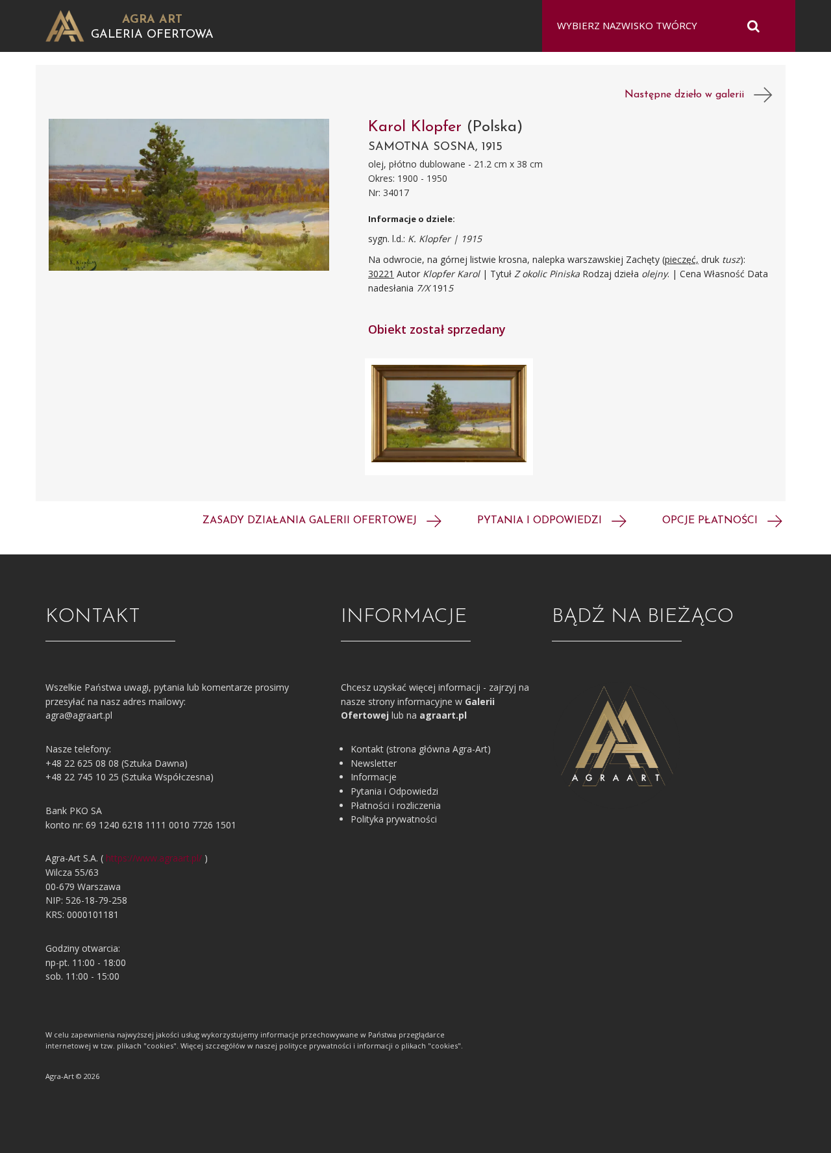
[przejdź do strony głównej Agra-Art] (64, 25)
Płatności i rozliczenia (396, 805)
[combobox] (660, 26)
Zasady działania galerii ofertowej (311, 520)
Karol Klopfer (417, 127)
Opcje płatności (711, 520)
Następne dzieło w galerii (689, 95)
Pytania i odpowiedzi (541, 520)
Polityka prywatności (394, 819)
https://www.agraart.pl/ (154, 858)
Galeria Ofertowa (152, 35)
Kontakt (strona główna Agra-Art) (421, 749)
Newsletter (374, 763)
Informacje (374, 777)
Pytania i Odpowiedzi (394, 791)
